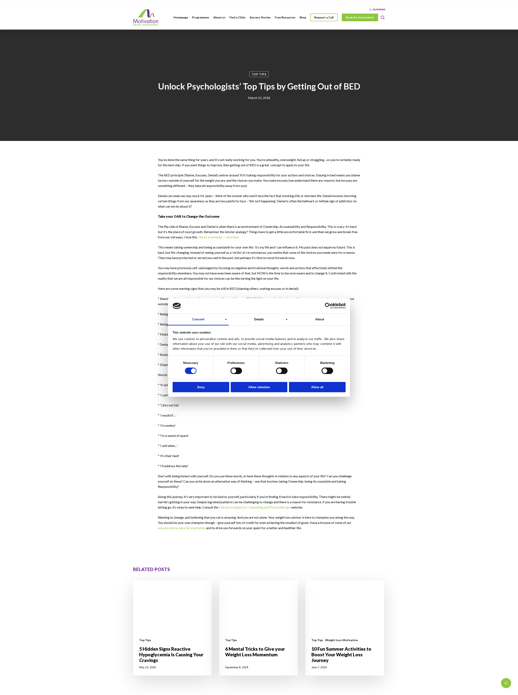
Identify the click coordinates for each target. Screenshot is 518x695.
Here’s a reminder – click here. (218, 237)
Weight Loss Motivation (341, 640)
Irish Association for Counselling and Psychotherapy (255, 507)
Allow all (317, 387)
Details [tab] (259, 319)
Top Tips (259, 74)
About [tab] (319, 319)
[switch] (236, 371)
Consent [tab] (198, 319)
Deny (201, 387)
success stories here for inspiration (182, 528)
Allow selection (259, 387)
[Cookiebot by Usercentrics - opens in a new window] (328, 306)
